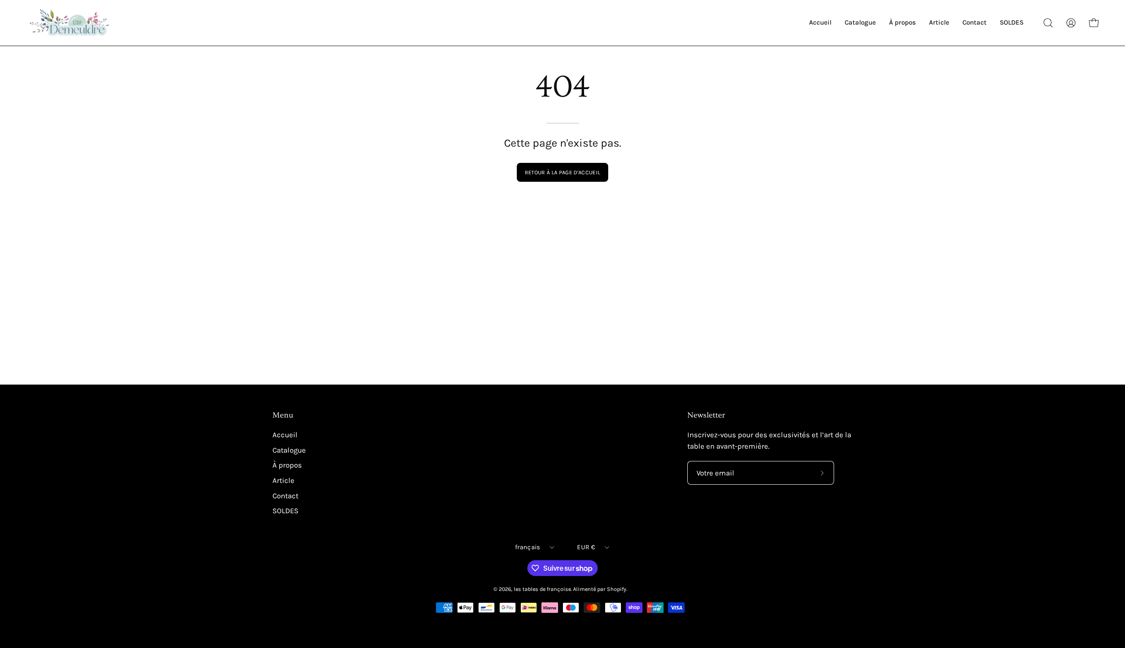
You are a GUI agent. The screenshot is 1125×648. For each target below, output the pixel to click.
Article (283, 480)
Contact (285, 495)
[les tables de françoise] (70, 23)
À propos (287, 465)
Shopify (616, 589)
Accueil (285, 435)
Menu (282, 415)
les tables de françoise (542, 589)
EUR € (586, 547)
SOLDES (285, 511)
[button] (1048, 23)
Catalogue (289, 450)
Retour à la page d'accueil (562, 172)
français (527, 547)
